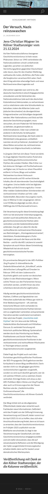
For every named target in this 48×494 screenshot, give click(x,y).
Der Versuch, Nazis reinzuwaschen (17, 29)
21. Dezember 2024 (11, 35)
